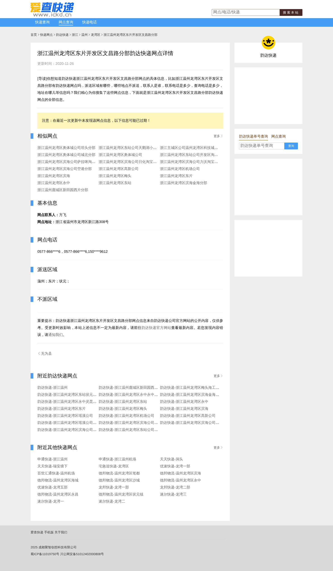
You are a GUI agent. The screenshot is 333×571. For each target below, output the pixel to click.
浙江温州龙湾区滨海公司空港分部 (64, 169)
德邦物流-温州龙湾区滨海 (180, 473)
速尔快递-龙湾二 (112, 501)
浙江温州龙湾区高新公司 (119, 169)
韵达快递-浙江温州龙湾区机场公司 (126, 416)
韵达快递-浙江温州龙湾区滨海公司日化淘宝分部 (76, 430)
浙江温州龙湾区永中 (53, 183)
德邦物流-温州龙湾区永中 (180, 480)
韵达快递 (62, 34)
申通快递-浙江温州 (52, 459)
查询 (291, 146)
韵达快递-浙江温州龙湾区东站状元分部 (68, 395)
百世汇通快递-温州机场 (56, 473)
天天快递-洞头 (171, 459)
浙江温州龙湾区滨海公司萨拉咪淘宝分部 (70, 162)
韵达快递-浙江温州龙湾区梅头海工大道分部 (195, 388)
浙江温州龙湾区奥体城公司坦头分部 (66, 148)
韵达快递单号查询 (253, 136)
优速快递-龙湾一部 (175, 466)
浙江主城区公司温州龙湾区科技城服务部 (192, 148)
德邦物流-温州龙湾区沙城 (119, 480)
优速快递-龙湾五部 (52, 487)
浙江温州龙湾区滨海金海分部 (183, 183)
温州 (84, 34)
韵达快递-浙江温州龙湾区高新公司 (187, 416)
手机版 (49, 532)
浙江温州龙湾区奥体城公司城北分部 (66, 155)
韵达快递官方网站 (156, 328)
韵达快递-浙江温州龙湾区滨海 (184, 409)
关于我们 (61, 532)
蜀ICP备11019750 (43, 554)
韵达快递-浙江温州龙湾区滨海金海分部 (191, 395)
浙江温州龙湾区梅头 (115, 176)
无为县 (44, 354)
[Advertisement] (268, 95)
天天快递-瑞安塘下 (52, 466)
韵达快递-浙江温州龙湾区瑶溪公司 (65, 416)
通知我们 (55, 335)
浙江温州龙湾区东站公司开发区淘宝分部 (192, 155)
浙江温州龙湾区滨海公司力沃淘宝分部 (191, 162)
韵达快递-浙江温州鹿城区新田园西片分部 (132, 388)
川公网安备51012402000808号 (82, 554)
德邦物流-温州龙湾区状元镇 (121, 494)
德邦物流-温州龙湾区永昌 (57, 494)
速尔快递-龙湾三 (173, 494)
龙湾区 (95, 34)
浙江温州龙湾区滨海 (53, 176)
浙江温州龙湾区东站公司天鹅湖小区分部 (131, 148)
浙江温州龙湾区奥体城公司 (120, 155)
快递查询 (42, 22)
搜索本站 (291, 12)
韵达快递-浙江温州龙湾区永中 (184, 402)
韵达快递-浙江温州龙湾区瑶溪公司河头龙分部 (74, 423)
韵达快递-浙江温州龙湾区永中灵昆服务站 (70, 402)
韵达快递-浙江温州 (52, 388)
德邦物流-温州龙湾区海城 (57, 480)
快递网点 (46, 34)
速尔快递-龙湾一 (50, 501)
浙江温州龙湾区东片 (176, 176)
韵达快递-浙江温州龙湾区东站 (123, 402)
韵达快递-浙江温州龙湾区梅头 (123, 409)
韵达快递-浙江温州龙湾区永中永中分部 (130, 395)
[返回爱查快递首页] (52, 15)
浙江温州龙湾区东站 (115, 183)
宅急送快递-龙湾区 (114, 466)
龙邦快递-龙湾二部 (175, 487)
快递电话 (89, 22)
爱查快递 (37, 532)
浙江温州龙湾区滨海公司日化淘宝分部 (129, 162)
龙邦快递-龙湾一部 (114, 487)
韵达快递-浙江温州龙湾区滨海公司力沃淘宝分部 (198, 423)
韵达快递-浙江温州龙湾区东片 (61, 409)
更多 (218, 136)
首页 (34, 34)
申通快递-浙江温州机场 (117, 459)
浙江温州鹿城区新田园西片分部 (62, 190)
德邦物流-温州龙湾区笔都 (119, 473)
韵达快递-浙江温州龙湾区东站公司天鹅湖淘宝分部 (139, 430)
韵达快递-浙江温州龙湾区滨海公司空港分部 (134, 423)
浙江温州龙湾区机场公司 (180, 169)
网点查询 (66, 22)
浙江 (75, 34)
